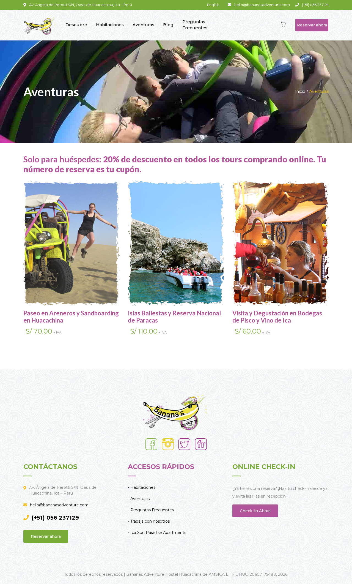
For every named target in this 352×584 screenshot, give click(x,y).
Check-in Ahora (255, 510)
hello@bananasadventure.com (59, 505)
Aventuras (143, 24)
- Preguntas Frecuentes (151, 509)
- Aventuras (139, 498)
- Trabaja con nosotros (149, 521)
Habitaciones (110, 24)
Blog (168, 24)
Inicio (300, 91)
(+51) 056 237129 (55, 517)
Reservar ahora (312, 25)
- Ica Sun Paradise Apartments (157, 532)
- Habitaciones (141, 487)
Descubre (76, 24)
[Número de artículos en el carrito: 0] (283, 24)
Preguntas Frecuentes (194, 25)
